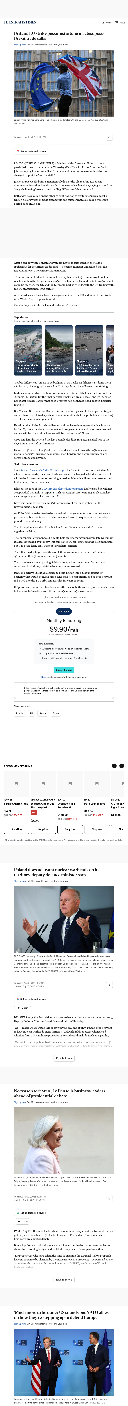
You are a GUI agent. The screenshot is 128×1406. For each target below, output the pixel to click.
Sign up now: (20, 44)
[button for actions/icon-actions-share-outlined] (109, 137)
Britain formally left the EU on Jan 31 (43, 470)
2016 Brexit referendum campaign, (62, 488)
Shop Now (16, 829)
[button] (106, 22)
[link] (20, 22)
